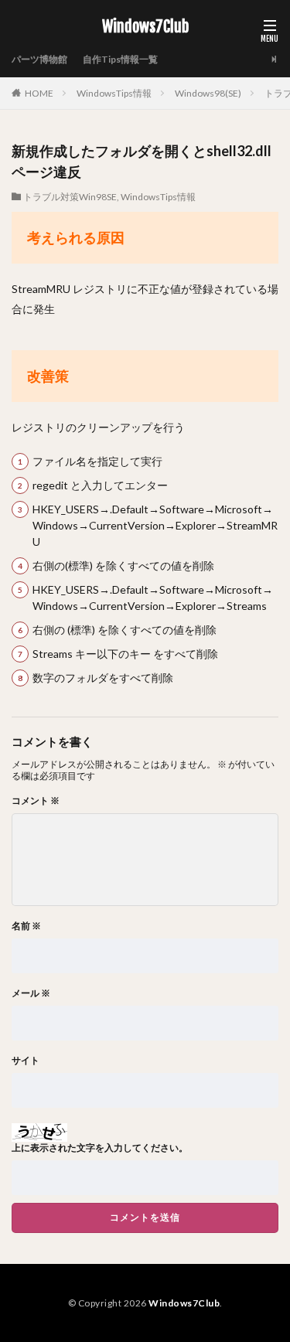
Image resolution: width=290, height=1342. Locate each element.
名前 (26, 926)
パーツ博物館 (39, 59)
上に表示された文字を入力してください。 (100, 1148)
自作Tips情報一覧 (120, 59)
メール (31, 993)
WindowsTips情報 (114, 93)
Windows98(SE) (208, 93)
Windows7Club (145, 27)
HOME (39, 93)
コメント (36, 801)
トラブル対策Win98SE (70, 197)
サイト (25, 1060)
